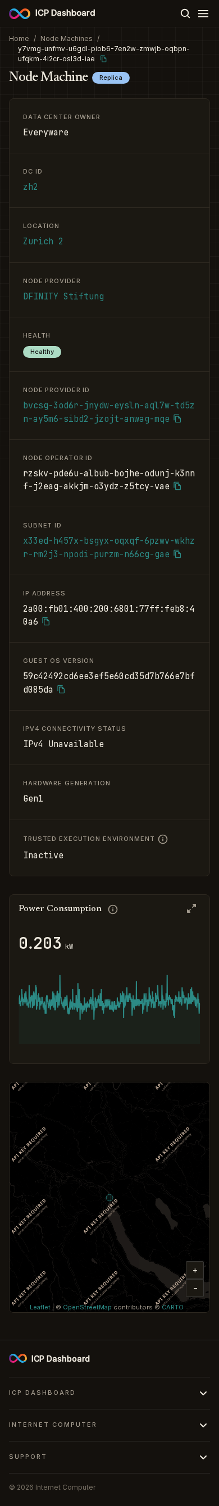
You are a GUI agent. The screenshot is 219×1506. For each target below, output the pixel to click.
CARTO (173, 1307)
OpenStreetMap (87, 1307)
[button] (195, 1270)
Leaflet (40, 1307)
